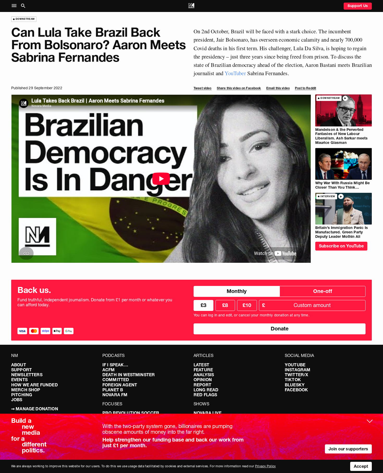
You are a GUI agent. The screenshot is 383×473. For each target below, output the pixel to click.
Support (21, 369)
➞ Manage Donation (34, 408)
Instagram (297, 369)
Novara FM (114, 394)
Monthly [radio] (236, 291)
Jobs (16, 399)
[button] (15, 6)
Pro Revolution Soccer (130, 413)
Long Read (206, 389)
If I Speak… (115, 364)
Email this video (278, 88)
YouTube (295, 364)
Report (202, 384)
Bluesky (295, 384)
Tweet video (203, 88)
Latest (201, 364)
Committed (115, 379)
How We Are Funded (34, 384)
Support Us (358, 5)
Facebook (296, 389)
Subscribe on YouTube (341, 245)
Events (19, 379)
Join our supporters (348, 448)
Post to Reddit (305, 88)
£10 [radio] (247, 305)
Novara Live (207, 413)
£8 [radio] (225, 305)
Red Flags (205, 394)
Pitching (21, 394)
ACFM (108, 369)
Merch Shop (25, 389)
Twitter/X (296, 374)
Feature (203, 369)
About (18, 364)
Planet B (112, 389)
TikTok (293, 379)
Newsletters (26, 374)
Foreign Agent (119, 384)
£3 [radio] (203, 305)
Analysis (204, 374)
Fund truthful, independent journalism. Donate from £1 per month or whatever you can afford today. (94, 302)
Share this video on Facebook (239, 88)
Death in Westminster (128, 374)
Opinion (203, 379)
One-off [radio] (322, 291)
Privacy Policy (265, 466)
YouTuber (235, 73)
